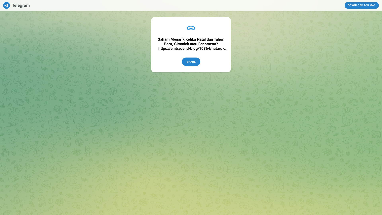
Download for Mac (362, 5)
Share (191, 61)
